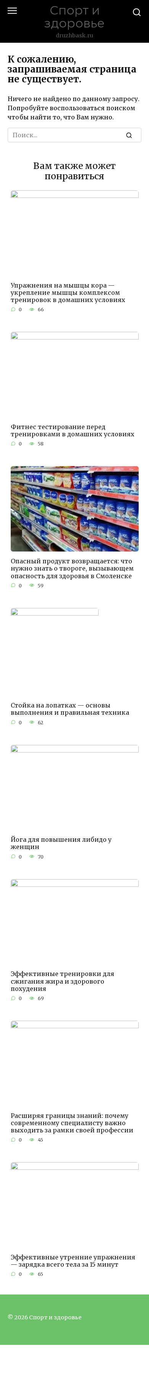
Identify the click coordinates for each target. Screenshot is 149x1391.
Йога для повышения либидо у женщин (61, 843)
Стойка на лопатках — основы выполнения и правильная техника (70, 708)
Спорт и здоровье (74, 17)
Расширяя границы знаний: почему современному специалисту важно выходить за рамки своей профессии (72, 1122)
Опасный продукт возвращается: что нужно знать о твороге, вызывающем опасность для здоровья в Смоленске (72, 568)
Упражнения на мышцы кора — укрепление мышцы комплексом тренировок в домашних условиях (68, 292)
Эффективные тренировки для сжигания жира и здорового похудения (62, 981)
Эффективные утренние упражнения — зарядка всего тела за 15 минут (73, 1260)
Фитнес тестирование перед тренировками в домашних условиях (72, 430)
